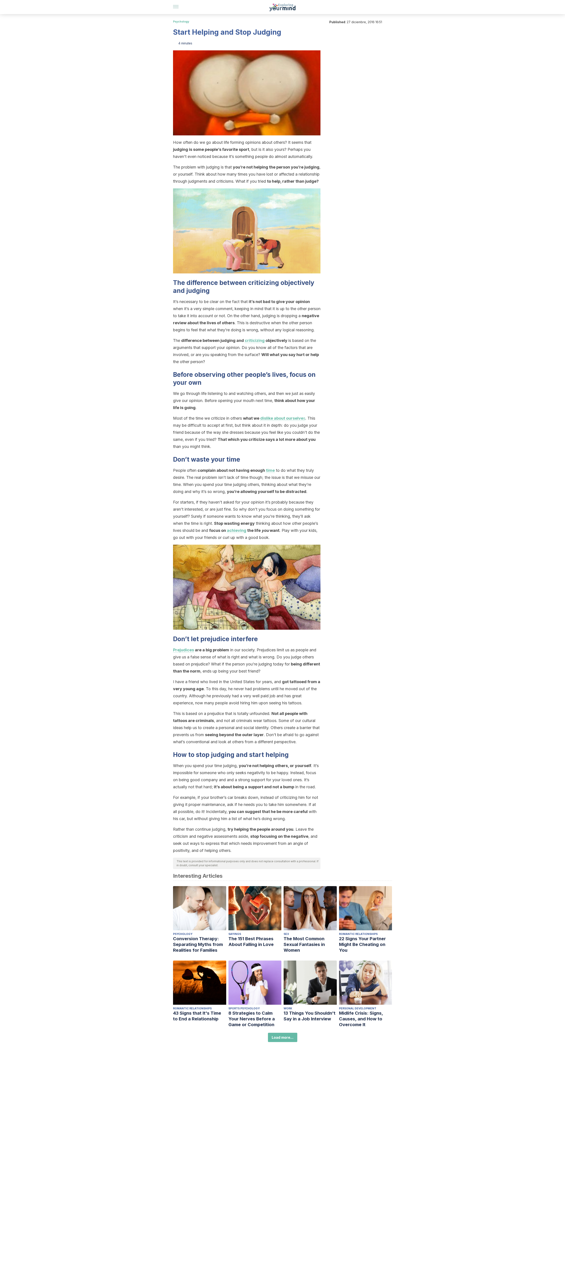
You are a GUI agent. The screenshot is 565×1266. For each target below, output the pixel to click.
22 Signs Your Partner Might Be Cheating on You (362, 944)
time (270, 470)
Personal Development (357, 1008)
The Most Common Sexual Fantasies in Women (304, 944)
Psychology (181, 21)
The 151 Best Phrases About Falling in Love (251, 941)
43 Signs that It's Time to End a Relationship (197, 1016)
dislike (266, 418)
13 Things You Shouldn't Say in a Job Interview (309, 1016)
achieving (236, 530)
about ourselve (288, 418)
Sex (286, 934)
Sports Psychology (244, 1008)
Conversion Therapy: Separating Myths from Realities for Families (198, 944)
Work (288, 1008)
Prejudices (183, 650)
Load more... (283, 1037)
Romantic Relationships (358, 934)
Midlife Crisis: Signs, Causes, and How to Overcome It (361, 1018)
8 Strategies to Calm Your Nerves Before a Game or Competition (251, 1018)
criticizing (255, 340)
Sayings (234, 934)
